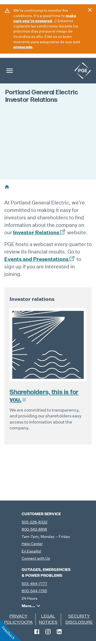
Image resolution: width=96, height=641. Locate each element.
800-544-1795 (34, 590)
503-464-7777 (34, 583)
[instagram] (48, 632)
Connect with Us (36, 558)
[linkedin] (59, 632)
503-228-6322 (34, 522)
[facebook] (37, 632)
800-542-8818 (34, 529)
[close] (90, 10)
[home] (82, 70)
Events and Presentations (36, 259)
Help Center (32, 543)
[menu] (9, 70)
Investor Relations (36, 232)
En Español (31, 551)
